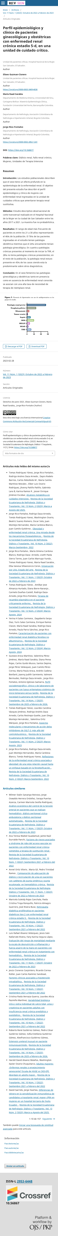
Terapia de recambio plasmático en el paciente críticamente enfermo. (28, 600)
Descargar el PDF (14, 346)
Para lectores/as (11, 1143)
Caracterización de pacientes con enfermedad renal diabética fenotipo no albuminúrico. (30, 637)
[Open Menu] (3, 3)
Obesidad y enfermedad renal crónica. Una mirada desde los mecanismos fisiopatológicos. (32, 532)
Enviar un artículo (15, 1166)
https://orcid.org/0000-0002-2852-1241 (20, 142)
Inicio (5, 10)
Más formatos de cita (14, 453)
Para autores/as (11, 1148)
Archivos (15, 10)
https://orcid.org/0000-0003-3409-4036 (20, 89)
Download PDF (37, 346)
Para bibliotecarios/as (14, 1152)
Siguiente (47, 1118)
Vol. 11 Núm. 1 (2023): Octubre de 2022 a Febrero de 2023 (28, 13)
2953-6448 (24, 1181)
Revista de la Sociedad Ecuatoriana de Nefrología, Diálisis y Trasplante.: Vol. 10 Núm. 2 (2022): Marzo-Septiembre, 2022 (29, 775)
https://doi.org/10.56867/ (21, 150)
